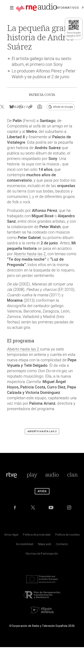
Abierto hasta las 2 (30, 254)
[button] (11, 7)
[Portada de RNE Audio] (36, 7)
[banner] (35, 7)
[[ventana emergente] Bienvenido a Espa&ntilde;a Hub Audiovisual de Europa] (42, 615)
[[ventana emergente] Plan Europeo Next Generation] (42, 584)
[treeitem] (67, 7)
